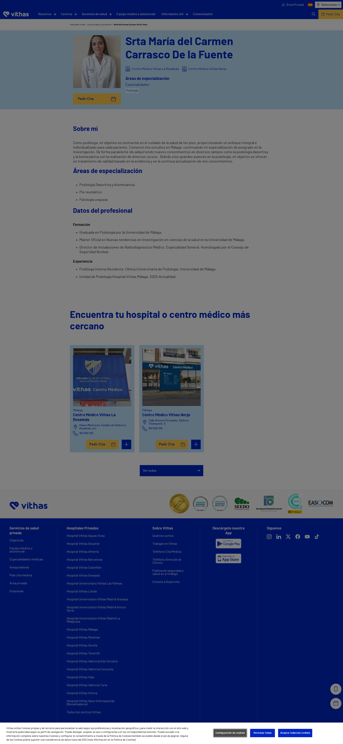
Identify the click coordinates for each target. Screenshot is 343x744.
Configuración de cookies (230, 733)
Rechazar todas (262, 733)
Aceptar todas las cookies (295, 733)
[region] (171, 733)
